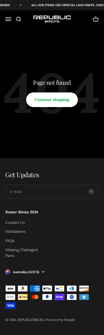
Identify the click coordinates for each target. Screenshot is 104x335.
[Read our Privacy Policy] (93, 239)
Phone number (18, 199)
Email (11, 265)
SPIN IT (51, 322)
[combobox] (18, 212)
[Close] (94, 23)
